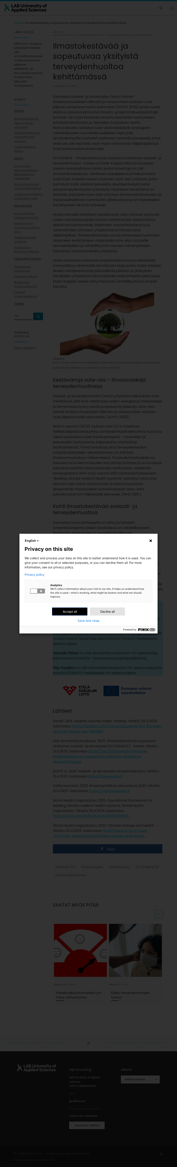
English (30, 540)
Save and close (88, 620)
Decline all (107, 611)
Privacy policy (34, 574)
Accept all (70, 611)
